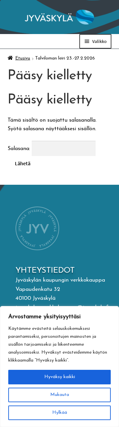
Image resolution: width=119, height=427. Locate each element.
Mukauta (59, 394)
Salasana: (20, 148)
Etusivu (22, 58)
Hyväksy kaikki (59, 376)
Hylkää (59, 412)
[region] (59, 366)
